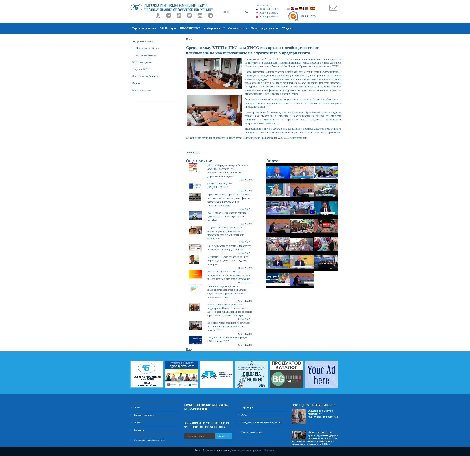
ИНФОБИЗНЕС (190, 28)
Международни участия (265, 28)
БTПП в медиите (142, 62)
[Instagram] (200, 16)
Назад (189, 39)
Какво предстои (141, 90)
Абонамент (223, 436)
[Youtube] (179, 16)
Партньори (247, 407)
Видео (136, 83)
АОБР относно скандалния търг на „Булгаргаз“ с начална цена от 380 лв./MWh (226, 217)
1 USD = (268, 9)
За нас (136, 407)
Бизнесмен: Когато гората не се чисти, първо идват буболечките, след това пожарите (228, 260)
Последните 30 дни (147, 48)
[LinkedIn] (210, 16)
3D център (288, 28)
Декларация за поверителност (149, 439)
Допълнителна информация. (246, 450)
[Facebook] (168, 16)
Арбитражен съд (214, 28)
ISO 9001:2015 (307, 16)
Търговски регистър (144, 28)
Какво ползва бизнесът (146, 76)
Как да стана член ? (143, 414)
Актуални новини (142, 41)
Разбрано (269, 450)
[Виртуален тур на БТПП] (158, 16)
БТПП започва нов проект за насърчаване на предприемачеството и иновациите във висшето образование (228, 275)
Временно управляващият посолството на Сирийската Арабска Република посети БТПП (228, 326)
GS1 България (168, 28)
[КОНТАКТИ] (333, 9)
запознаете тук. (298, 138)
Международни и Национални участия (261, 422)
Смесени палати (237, 28)
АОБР (244, 414)
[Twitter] (189, 16)
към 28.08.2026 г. (264, 5)
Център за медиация (251, 432)
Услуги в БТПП (141, 69)
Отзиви (137, 422)
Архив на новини (146, 55)
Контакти (138, 430)
